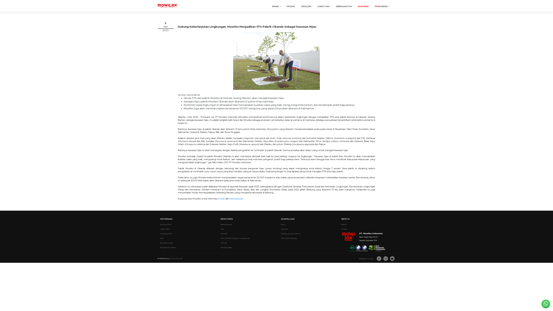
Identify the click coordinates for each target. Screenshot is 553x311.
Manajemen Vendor (168, 247)
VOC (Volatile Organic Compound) (234, 238)
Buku (283, 224)
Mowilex (166, 258)
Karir (162, 238)
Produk (291, 6)
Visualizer (306, 6)
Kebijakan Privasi (366, 259)
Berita (343, 224)
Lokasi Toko (323, 6)
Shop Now (363, 6)
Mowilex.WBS (226, 247)
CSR (222, 229)
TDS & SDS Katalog (289, 238)
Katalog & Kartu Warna (290, 234)
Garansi (223, 243)
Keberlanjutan (344, 6)
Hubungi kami (166, 234)
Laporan (284, 229)
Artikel (344, 229)
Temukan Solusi (166, 243)
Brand (275, 6)
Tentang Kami (166, 224)
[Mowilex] (168, 6)
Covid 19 (223, 234)
